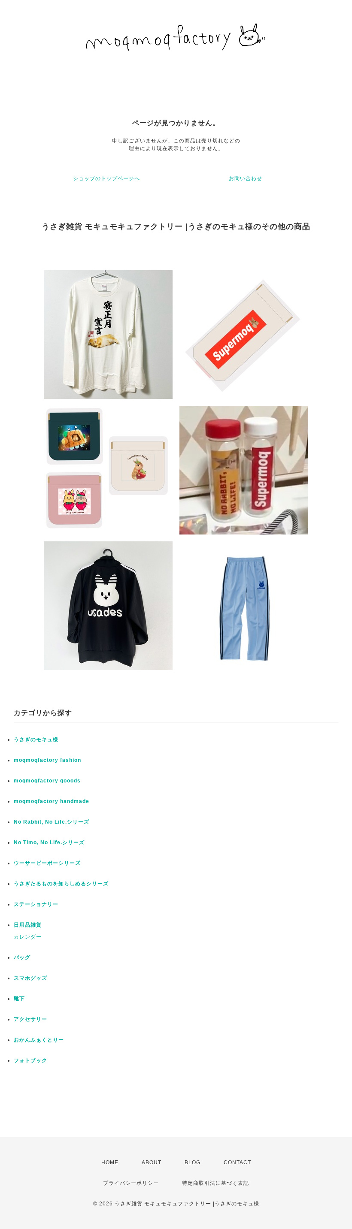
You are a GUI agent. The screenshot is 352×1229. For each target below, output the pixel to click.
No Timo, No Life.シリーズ (49, 842)
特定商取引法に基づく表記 (215, 1183)
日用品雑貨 (28, 925)
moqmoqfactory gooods (47, 781)
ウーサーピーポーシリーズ (47, 863)
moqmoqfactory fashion (47, 760)
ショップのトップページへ (106, 178)
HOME (109, 1163)
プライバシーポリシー (131, 1183)
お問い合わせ (245, 178)
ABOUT (151, 1163)
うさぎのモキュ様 (36, 740)
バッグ (22, 957)
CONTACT (237, 1163)
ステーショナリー (36, 904)
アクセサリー (30, 1019)
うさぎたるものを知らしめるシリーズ (61, 884)
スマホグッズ (30, 978)
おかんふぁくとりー (39, 1040)
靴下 (19, 999)
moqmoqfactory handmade (51, 801)
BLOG (192, 1163)
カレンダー (28, 937)
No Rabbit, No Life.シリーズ (51, 822)
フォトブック (30, 1060)
